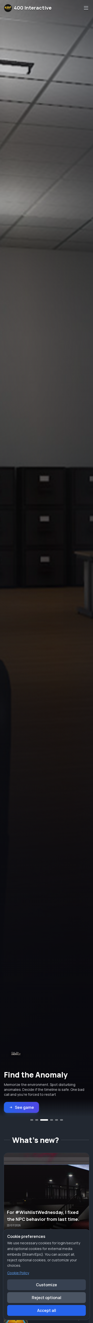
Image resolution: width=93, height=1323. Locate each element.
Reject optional (46, 1297)
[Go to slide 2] (36, 1120)
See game (24, 1107)
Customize (46, 1284)
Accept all (46, 1310)
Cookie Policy (18, 1272)
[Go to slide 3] (41, 1120)
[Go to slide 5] (56, 1120)
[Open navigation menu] (86, 8)
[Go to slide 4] (49, 1120)
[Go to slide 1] (31, 1120)
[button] (46, 1196)
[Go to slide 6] (61, 1120)
